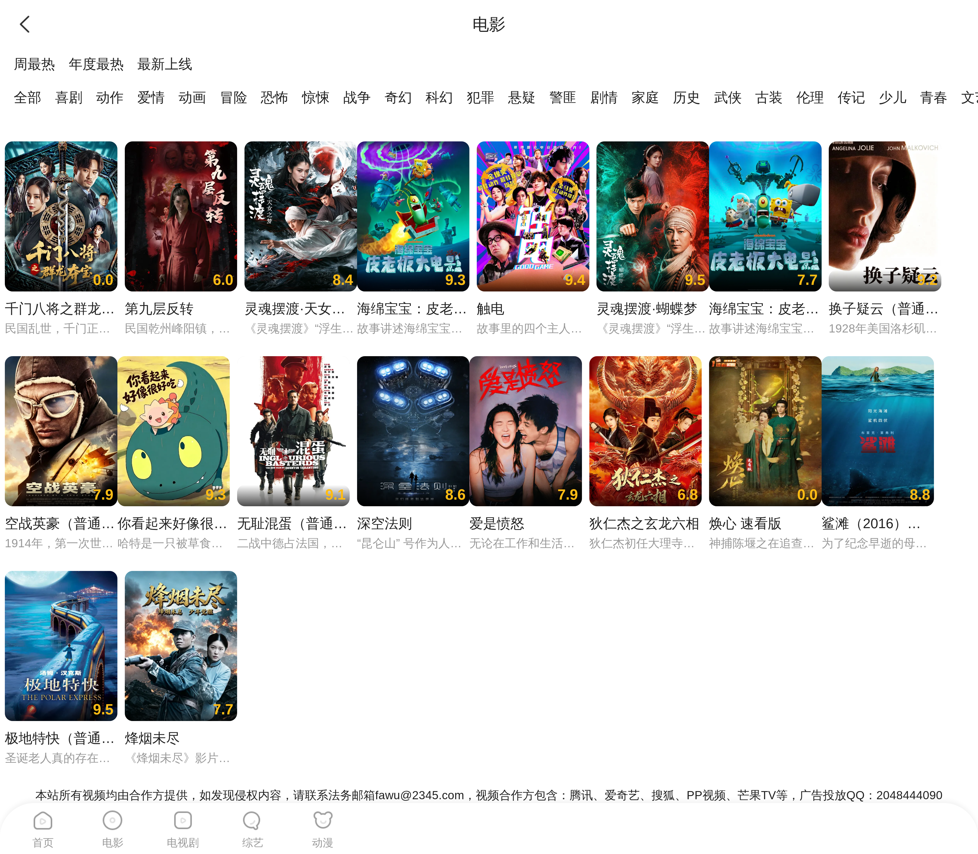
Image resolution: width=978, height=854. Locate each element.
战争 (357, 97)
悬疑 (522, 97)
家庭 (645, 97)
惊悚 (316, 97)
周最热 (34, 64)
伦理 (810, 97)
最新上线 (164, 64)
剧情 (604, 97)
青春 (933, 97)
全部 (27, 97)
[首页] (43, 816)
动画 (192, 97)
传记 (851, 97)
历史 (686, 97)
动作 (110, 97)
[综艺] (252, 816)
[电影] (113, 816)
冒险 (233, 97)
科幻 (439, 97)
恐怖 (274, 97)
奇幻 (398, 97)
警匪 (563, 97)
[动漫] (322, 816)
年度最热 (96, 64)
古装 (769, 97)
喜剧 (69, 97)
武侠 (728, 97)
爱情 (151, 97)
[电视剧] (182, 816)
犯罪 (480, 97)
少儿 (892, 97)
